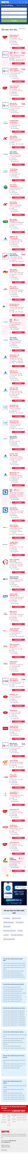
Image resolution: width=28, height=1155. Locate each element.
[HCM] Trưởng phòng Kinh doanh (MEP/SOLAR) (13, 662)
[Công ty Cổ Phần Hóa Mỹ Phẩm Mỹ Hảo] (5, 289)
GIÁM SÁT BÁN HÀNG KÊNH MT (11, 53)
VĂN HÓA (14, 1119)
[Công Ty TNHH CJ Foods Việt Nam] (5, 71)
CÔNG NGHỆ (9, 1119)
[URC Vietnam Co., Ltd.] (5, 37)
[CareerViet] (18, 1110)
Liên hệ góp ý (4, 1150)
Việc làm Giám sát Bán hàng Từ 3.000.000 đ (13, 1011)
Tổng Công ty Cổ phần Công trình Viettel (16, 665)
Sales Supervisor (14, 809)
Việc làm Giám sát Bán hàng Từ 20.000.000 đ (14, 1021)
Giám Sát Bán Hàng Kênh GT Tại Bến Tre (14, 220)
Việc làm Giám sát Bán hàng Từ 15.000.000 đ (14, 1019)
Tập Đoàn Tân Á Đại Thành (16, 239)
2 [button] (10, 875)
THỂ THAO (19, 1115)
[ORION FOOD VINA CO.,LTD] (5, 728)
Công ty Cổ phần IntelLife (16, 562)
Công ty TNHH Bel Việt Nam (16, 188)
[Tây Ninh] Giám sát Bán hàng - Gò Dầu (14, 121)
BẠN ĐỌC (24, 1117)
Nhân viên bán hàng (9, 939)
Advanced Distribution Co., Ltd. (16, 861)
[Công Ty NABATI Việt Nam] (5, 256)
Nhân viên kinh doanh (10, 930)
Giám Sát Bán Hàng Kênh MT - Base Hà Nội (14, 202)
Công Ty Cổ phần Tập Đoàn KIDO (16, 528)
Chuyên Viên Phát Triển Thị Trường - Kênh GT (14, 629)
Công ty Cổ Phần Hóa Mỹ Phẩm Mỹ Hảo (17, 290)
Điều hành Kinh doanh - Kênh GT (14, 525)
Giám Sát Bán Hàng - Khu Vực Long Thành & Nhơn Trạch (11, 320)
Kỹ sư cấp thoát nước (17, 935)
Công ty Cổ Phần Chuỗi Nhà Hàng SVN (16, 580)
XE (8, 1122)
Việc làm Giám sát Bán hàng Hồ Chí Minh (13, 989)
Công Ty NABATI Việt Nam (16, 257)
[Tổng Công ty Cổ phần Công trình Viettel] (5, 664)
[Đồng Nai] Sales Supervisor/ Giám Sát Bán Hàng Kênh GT (14, 421)
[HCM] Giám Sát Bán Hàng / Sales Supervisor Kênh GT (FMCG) (14, 405)
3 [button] (13, 875)
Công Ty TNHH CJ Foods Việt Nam (16, 72)
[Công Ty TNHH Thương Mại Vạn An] (5, 492)
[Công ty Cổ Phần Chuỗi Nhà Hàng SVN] (5, 579)
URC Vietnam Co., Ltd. (15, 38)
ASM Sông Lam (14, 694)
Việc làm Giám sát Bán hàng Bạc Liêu (12, 995)
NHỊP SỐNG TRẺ (14, 1116)
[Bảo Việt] (5, 545)
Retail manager (14, 760)
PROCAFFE (12, 647)
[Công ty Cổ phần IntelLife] (5, 562)
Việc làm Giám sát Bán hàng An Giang (12, 991)
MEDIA (3, 1115)
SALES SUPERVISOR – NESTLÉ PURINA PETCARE (14, 858)
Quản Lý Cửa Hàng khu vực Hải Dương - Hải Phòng (14, 560)
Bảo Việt (12, 545)
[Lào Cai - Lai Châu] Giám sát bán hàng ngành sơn (14, 371)
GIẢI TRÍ (14, 1121)
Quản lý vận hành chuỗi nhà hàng (14, 577)
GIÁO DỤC (24, 1115)
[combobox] (14, 9)
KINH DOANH (8, 1116)
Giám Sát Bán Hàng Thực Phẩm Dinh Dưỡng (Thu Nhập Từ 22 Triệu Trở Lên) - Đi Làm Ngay (11, 490)
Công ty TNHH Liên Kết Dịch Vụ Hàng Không (17, 614)
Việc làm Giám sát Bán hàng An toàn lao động (14, 965)
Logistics (6, 935)
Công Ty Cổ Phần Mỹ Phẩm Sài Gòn (17, 55)
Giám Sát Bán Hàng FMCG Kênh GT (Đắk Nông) (14, 254)
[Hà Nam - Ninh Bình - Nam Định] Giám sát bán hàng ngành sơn (14, 454)
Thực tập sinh (19, 922)
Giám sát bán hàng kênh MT (13, 104)
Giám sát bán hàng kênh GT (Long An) (13, 185)
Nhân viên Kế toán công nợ (13, 612)
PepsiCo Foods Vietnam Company (15, 155)
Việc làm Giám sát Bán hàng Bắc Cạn (12, 997)
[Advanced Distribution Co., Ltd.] (5, 860)
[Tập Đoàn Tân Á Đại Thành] (5, 239)
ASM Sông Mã (13, 710)
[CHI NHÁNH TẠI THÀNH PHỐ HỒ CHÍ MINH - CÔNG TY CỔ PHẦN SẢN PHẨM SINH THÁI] (5, 222)
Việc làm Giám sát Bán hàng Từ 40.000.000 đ (14, 1025)
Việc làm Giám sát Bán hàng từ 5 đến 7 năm (13, 1097)
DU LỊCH (9, 1125)
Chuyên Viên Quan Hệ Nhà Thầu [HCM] (13, 775)
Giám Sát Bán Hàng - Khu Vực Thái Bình (14, 152)
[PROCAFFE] (5, 647)
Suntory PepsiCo (14, 123)
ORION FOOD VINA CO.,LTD (16, 729)
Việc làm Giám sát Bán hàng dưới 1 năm (12, 1093)
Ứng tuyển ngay (18, 47)
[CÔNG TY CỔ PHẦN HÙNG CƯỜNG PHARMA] (5, 138)
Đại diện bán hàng (8, 922)
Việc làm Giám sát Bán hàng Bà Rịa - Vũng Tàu (14, 993)
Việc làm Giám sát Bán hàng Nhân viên (12, 1040)
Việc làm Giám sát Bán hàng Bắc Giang (12, 999)
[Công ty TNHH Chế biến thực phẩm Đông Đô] (5, 272)
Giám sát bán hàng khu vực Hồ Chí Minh (14, 287)
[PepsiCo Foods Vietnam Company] (5, 154)
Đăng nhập (24, 5)
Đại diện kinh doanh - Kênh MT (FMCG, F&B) (14, 825)
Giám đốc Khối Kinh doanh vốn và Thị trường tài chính (14, 679)
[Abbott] (5, 439)
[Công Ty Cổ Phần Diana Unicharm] (5, 407)
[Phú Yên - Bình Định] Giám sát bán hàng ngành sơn (14, 388)
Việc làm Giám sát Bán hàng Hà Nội (11, 987)
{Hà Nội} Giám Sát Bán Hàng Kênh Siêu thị (14, 304)
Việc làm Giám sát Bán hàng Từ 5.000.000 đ (13, 1013)
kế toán (20, 930)
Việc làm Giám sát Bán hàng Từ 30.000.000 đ (14, 1023)
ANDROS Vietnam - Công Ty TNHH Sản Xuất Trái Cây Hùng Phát (17, 828)
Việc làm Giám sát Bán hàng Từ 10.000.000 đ (14, 1017)
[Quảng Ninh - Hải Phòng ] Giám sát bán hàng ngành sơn (14, 355)
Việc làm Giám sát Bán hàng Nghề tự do (12, 1066)
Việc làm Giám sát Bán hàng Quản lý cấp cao (14, 1048)
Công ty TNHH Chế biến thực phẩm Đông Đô (16, 273)
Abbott (11, 439)
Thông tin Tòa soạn (5, 1145)
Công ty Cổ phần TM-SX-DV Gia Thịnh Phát (17, 597)
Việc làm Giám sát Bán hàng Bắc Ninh (12, 1001)
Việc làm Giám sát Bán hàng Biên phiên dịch (14, 977)
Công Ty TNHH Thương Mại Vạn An (17, 493)
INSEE (11, 778)
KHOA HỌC (19, 1117)
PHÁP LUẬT (3, 1122)
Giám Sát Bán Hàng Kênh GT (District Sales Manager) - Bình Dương (14, 437)
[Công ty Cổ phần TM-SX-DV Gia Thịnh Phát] (5, 596)
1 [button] (7, 875)
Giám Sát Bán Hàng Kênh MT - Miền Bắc (14, 136)
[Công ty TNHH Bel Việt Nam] (5, 187)
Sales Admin (7, 926)
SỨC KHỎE (19, 1119)
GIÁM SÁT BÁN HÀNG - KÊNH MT (14, 69)
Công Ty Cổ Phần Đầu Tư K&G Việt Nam (17, 307)
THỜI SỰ (4, 1117)
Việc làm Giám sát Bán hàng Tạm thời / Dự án (14, 1064)
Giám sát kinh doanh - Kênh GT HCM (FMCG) (14, 744)
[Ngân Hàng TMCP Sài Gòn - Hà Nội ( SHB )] (5, 681)
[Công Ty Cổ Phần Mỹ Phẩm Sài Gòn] (5, 55)
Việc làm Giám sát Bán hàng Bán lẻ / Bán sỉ (13, 971)
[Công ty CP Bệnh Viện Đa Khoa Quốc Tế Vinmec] (5, 794)
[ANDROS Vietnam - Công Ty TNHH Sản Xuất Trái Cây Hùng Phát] (5, 827)
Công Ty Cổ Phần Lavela (15, 696)
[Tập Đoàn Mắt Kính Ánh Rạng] (5, 763)
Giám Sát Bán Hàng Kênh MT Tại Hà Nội (14, 270)
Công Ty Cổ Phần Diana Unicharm (15, 408)
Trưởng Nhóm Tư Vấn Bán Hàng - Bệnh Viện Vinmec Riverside (14, 792)
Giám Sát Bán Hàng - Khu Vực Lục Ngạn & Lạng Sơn (14, 338)
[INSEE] (5, 777)
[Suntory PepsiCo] (5, 123)
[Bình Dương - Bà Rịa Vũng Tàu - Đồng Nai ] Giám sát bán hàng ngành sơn (14, 473)
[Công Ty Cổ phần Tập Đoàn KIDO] (5, 527)
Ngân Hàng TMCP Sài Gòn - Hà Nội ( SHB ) (17, 682)
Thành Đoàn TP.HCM (5, 1146)
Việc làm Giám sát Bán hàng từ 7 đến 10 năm (14, 1099)
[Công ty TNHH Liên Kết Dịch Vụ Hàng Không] (5, 614)
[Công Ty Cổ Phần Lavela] (5, 697)
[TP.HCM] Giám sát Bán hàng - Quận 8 (14, 169)
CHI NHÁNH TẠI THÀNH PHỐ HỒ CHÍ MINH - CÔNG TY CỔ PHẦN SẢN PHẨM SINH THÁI (17, 222)
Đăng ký (19, 5)
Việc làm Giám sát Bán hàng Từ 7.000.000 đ (13, 1015)
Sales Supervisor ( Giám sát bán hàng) (14, 35)
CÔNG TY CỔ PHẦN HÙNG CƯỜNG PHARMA (16, 139)
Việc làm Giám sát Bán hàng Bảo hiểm (12, 973)
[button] (23, 2)
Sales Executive (16, 918)
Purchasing (7, 918)
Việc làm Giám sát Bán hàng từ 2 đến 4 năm (13, 1095)
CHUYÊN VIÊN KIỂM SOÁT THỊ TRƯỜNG (14, 594)
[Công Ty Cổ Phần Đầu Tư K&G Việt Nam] (5, 306)
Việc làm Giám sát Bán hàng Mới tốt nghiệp (13, 1038)
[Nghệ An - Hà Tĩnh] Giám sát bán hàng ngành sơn (14, 237)
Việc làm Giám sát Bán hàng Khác (11, 1068)
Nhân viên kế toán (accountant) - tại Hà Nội (14, 644)
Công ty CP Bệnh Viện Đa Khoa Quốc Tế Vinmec (17, 795)
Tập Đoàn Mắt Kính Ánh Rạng (16, 762)
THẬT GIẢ (24, 1119)
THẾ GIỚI (4, 1119)
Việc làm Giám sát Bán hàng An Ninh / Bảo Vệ (14, 963)
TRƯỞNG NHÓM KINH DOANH (14, 542)
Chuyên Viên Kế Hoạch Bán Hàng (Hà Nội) (14, 726)
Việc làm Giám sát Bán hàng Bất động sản (13, 975)
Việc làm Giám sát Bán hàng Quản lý (12, 1046)
